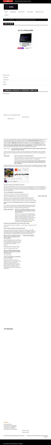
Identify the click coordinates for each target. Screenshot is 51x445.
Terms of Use (6, 79)
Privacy (4, 82)
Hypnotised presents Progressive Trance (23, 1)
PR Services (5, 77)
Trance (6, 11)
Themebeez (20, 443)
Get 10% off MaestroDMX (25, 30)
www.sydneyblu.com (8, 424)
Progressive (13, 11)
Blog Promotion (6, 75)
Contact (6, 15)
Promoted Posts (39, 11)
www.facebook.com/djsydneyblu (10, 425)
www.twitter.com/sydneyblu (9, 428)
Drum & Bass (21, 11)
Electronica (30, 11)
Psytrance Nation (16, 115)
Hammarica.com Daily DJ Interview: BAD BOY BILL (14, 435)
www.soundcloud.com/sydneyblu (10, 429)
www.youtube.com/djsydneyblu (10, 426)
